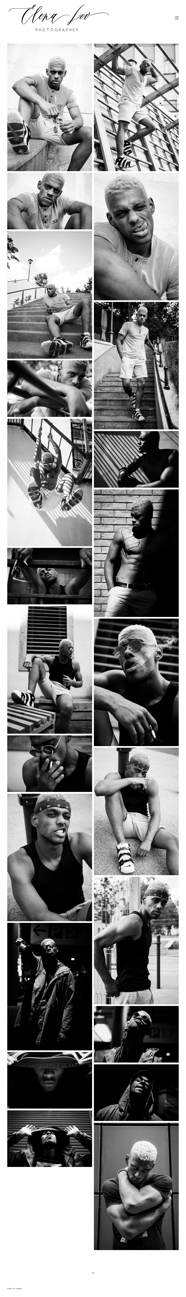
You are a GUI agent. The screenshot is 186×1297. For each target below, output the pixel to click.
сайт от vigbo (14, 1289)
